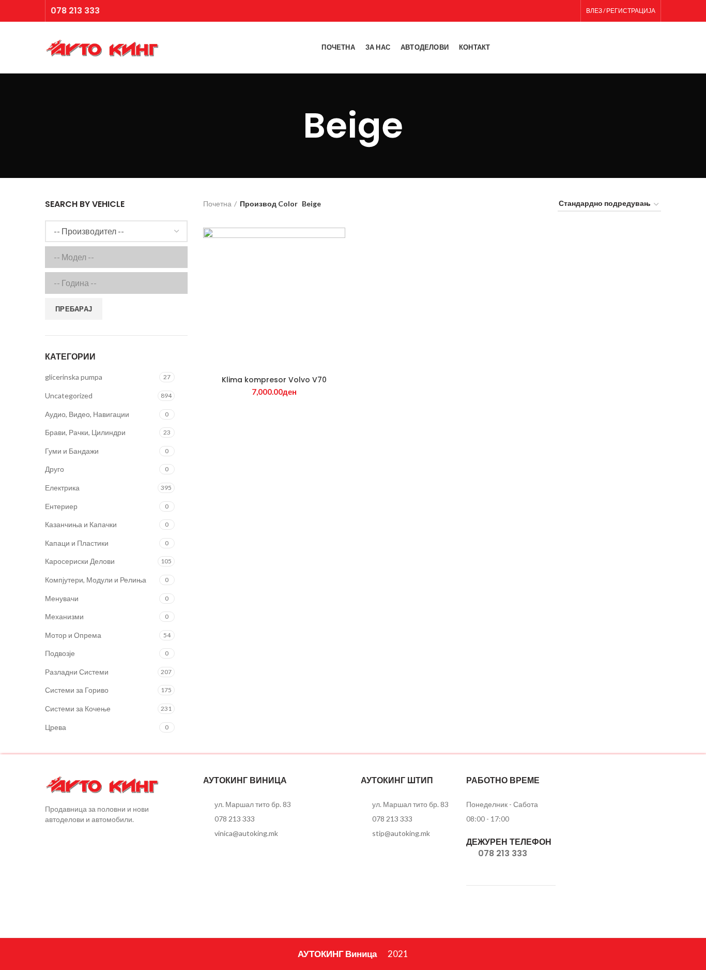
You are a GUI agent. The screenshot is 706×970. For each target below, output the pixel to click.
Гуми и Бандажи (72, 450)
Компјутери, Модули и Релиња (95, 579)
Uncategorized (69, 395)
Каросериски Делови (80, 561)
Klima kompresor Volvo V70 (274, 379)
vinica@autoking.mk (246, 833)
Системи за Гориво (77, 689)
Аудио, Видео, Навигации (87, 414)
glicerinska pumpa (73, 376)
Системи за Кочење (78, 708)
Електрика (62, 487)
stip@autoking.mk (401, 833)
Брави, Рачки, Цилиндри (85, 432)
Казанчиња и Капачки (81, 524)
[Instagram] (568, 11)
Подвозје (60, 653)
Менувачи (62, 598)
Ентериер (61, 506)
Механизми (64, 616)
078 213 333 (75, 11)
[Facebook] (555, 11)
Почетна (217, 203)
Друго (54, 469)
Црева (55, 727)
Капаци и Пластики (77, 543)
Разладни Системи (77, 671)
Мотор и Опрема (73, 635)
